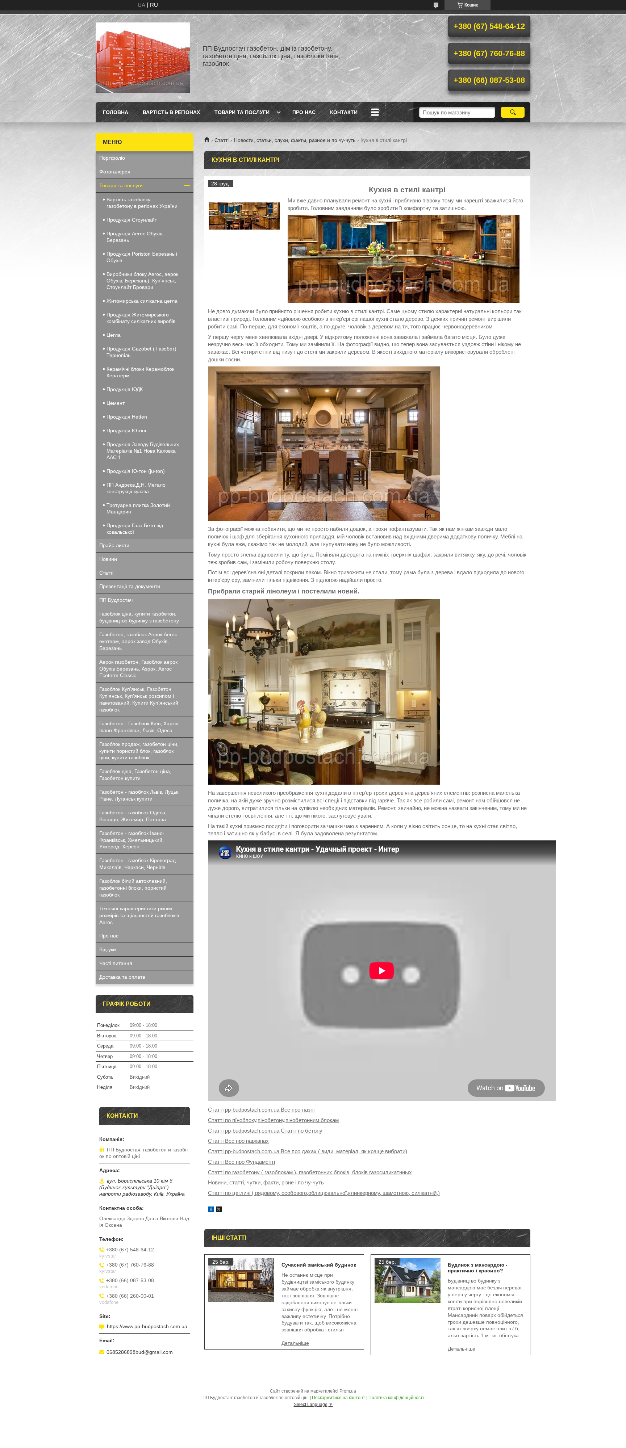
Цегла (114, 335)
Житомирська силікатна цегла (142, 301)
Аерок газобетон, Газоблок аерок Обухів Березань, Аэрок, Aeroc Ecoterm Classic (138, 669)
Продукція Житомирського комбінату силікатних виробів (141, 318)
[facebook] (211, 1210)
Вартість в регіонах (171, 112)
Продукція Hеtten (127, 417)
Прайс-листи (114, 545)
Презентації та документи (129, 586)
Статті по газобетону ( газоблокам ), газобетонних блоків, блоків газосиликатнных (310, 1172)
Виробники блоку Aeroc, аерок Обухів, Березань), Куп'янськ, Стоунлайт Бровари (142, 280)
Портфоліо (112, 158)
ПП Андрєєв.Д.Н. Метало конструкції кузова (136, 488)
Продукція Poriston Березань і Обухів (142, 257)
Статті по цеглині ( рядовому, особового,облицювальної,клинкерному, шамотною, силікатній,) (324, 1193)
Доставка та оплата (122, 977)
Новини (108, 559)
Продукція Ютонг (127, 430)
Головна (115, 112)
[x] (219, 1210)
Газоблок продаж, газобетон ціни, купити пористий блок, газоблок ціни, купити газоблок (139, 751)
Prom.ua (347, 1391)
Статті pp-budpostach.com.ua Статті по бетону (265, 1131)
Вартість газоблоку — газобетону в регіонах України (142, 203)
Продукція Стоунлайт (132, 220)
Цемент (116, 403)
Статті (221, 140)
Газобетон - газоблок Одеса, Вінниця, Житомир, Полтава (133, 816)
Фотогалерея (114, 172)
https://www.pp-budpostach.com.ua (147, 1326)
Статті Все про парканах (238, 1141)
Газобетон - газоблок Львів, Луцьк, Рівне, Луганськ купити (139, 795)
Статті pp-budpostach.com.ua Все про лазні (261, 1110)
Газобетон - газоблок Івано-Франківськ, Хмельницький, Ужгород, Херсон (131, 840)
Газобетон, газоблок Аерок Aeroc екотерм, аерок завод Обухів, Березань (138, 641)
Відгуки (107, 949)
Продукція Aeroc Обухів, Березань (135, 237)
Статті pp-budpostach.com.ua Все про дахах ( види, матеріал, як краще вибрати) (307, 1151)
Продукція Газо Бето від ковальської (135, 528)
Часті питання (115, 963)
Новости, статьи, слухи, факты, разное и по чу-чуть (294, 140)
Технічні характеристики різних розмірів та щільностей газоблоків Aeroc (139, 915)
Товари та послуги (242, 112)
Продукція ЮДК (125, 389)
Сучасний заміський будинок (318, 1265)
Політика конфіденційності (396, 1397)
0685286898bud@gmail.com (140, 1352)
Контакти (344, 112)
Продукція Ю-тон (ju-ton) (136, 471)
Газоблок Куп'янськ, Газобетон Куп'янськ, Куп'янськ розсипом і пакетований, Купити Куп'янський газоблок (138, 699)
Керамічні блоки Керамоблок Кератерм (140, 372)
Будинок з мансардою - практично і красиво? (478, 1267)
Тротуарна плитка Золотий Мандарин (138, 508)
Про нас (304, 112)
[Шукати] (513, 112)
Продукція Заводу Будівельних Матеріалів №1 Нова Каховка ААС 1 (143, 450)
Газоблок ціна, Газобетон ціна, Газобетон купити (135, 774)
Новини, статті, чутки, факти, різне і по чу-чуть (266, 1182)
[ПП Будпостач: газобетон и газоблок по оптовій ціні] (143, 56)
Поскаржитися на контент (338, 1397)
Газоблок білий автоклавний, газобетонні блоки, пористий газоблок (133, 888)
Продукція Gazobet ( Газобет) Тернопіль (141, 352)
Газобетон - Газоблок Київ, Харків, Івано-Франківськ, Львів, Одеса (139, 727)
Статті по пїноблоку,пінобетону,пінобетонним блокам (273, 1120)
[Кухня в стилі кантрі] (244, 216)
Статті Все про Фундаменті (241, 1162)
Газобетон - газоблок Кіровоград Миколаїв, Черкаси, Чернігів (137, 863)
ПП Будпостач (116, 600)
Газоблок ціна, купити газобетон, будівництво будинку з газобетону (139, 617)
